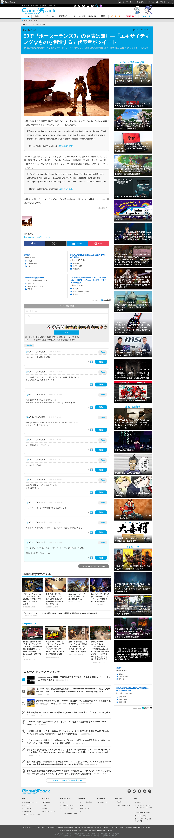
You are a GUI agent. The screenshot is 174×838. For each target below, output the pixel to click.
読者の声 (92, 16)
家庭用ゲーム (64, 16)
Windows (46, 802)
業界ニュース (84, 808)
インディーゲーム (49, 811)
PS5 (63, 802)
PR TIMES (92, 830)
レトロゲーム (102, 802)
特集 (37, 16)
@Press (109, 830)
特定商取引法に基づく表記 (141, 827)
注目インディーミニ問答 (31, 814)
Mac (44, 805)
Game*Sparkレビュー (30, 802)
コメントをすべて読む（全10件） (93, 566)
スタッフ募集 (83, 830)
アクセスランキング (31, 20)
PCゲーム (49, 16)
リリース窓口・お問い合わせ (47, 827)
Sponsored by (96, 300)
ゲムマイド (146, 16)
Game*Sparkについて (29, 827)
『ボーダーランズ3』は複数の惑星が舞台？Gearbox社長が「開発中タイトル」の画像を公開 (60, 614)
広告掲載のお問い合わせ (65, 827)
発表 (81, 805)
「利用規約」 (51, 340)
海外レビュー (28, 811)
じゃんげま (139, 802)
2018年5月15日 (66, 146)
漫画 (103, 16)
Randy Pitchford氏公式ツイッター (39, 237)
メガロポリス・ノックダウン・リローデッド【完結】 (143, 807)
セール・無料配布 (86, 802)
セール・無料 (79, 16)
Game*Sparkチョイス (124, 805)
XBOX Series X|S (67, 805)
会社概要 (77, 827)
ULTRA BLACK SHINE (142, 813)
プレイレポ (27, 805)
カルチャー (101, 798)
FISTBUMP (131, 16)
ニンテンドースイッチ (69, 813)
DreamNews (101, 830)
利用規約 (129, 827)
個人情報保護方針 (87, 827)
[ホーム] (23, 24)
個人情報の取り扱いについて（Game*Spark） (109, 827)
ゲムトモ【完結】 (141, 816)
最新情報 (81, 798)
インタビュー (28, 808)
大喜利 (119, 802)
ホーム (26, 16)
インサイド (116, 16)
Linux (45, 808)
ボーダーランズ (29, 623)
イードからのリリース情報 (68, 830)
